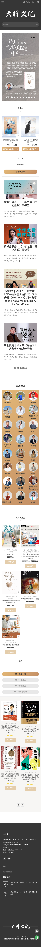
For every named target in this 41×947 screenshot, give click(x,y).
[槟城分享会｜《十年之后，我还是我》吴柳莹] (20, 189)
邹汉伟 (20, 460)
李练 (20, 502)
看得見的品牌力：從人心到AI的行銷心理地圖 (30, 730)
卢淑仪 (33, 502)
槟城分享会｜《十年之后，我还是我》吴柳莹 (20, 203)
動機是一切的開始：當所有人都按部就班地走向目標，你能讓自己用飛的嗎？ (30, 777)
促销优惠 (26, 550)
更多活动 (24, 368)
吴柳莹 (33, 460)
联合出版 (36, 552)
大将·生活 (7, 723)
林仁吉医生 (7, 403)
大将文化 (10, 552)
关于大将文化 (7, 872)
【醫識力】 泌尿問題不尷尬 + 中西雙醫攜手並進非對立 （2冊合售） (30, 556)
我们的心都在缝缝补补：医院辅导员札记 (11, 601)
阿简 (20, 403)
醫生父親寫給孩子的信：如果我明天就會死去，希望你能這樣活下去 (10, 728)
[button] (10, 562)
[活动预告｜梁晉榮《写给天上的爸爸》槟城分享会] (20, 332)
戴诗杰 (7, 431)
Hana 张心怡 (20, 473)
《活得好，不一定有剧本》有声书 (30, 141)
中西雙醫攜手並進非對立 (11, 645)
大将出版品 (14, 550)
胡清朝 (33, 403)
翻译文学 (13, 723)
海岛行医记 (11, 554)
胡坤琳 (33, 473)
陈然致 (33, 446)
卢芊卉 (20, 431)
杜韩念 (7, 460)
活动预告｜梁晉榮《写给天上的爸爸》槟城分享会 (20, 346)
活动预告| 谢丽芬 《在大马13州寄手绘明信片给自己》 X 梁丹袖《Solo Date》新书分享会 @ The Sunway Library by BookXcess (20, 297)
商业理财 (7, 771)
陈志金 (20, 417)
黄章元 (33, 431)
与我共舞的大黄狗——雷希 (30, 599)
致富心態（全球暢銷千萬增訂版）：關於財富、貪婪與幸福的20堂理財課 (10, 776)
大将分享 (14, 596)
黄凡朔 (20, 488)
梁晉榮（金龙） (7, 502)
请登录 (5, 149)
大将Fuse (7, 550)
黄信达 (20, 446)
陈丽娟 (7, 473)
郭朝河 (7, 417)
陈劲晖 (7, 488)
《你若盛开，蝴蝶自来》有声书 (10, 141)
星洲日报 (30, 552)
